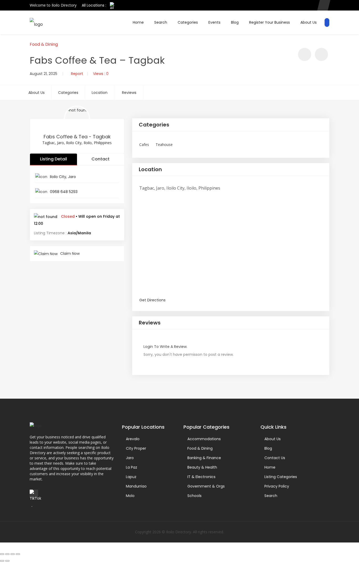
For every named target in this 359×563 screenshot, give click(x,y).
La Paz (131, 467)
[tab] (230, 124)
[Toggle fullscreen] (7, 554)
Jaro (72, 176)
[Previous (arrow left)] (2, 561)
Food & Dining (44, 44)
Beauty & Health (202, 467)
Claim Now (70, 253)
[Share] (13, 554)
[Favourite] (304, 54)
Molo (130, 495)
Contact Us (274, 457)
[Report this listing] (321, 54)
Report (77, 73)
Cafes (144, 144)
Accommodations (204, 439)
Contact (100, 159)
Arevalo (133, 439)
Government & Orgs (206, 486)
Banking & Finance (204, 457)
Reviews (129, 92)
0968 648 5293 (64, 191)
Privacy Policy (276, 486)
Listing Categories (280, 476)
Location (99, 92)
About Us (308, 22)
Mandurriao (136, 486)
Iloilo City (58, 176)
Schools (194, 495)
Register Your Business (269, 22)
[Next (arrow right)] (7, 561)
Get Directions (152, 300)
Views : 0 (101, 73)
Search (160, 22)
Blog (235, 22)
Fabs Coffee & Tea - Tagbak (77, 136)
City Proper (136, 448)
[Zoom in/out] (2, 554)
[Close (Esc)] (18, 554)
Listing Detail (53, 159)
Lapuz (131, 476)
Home (138, 22)
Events (214, 22)
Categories (188, 22)
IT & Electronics (201, 476)
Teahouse (164, 144)
